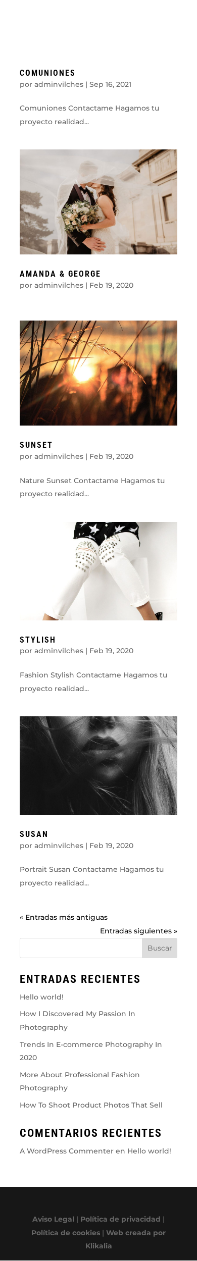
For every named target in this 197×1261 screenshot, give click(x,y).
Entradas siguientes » (138, 930)
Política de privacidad (120, 1219)
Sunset (36, 445)
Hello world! (42, 997)
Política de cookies (65, 1232)
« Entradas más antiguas (64, 917)
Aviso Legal (53, 1219)
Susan (34, 834)
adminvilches (58, 84)
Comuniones (48, 73)
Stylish (38, 640)
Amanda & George (60, 274)
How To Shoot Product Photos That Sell (91, 1105)
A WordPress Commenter (67, 1150)
